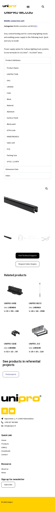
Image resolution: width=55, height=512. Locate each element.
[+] (36, 26)
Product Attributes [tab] (13, 60)
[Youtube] (12, 411)
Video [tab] (7, 175)
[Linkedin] (4, 411)
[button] (28, 6)
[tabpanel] (27, 114)
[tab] (27, 169)
